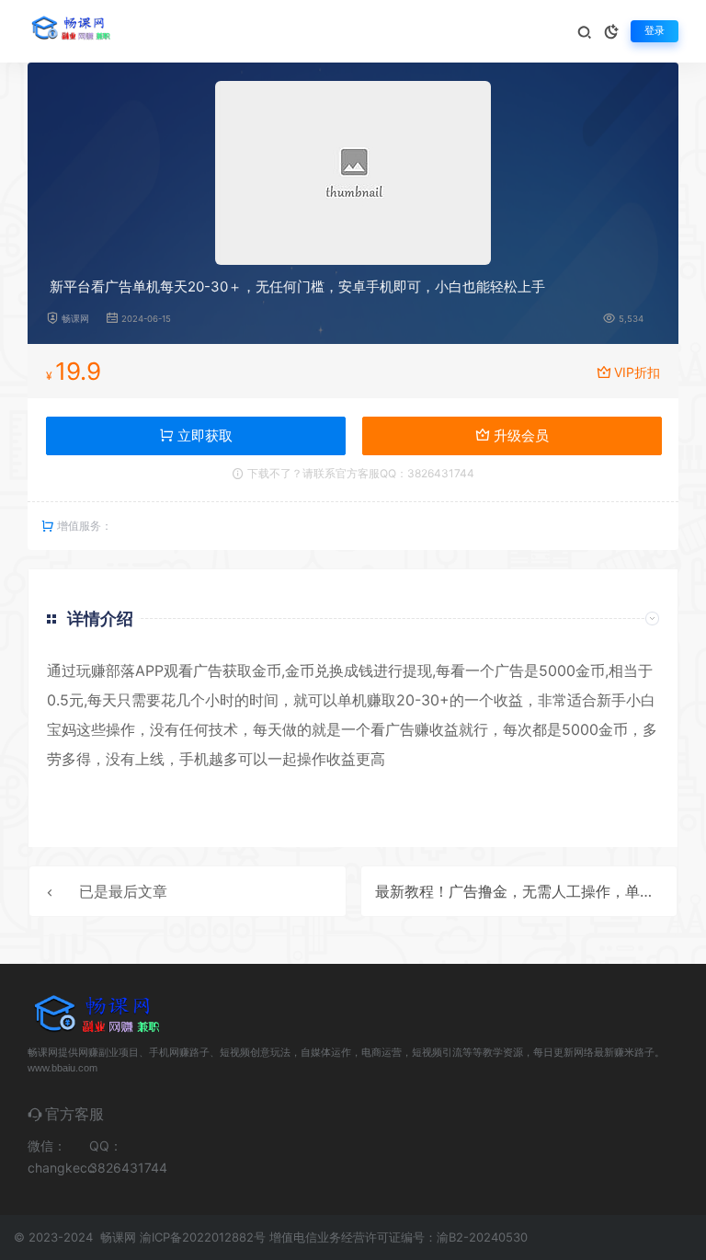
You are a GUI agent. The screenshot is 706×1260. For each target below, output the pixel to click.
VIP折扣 (637, 372)
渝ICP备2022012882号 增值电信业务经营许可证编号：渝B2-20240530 (334, 1237)
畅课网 (75, 319)
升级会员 (519, 435)
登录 (654, 31)
